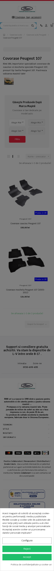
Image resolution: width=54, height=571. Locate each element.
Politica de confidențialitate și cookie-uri (31, 564)
